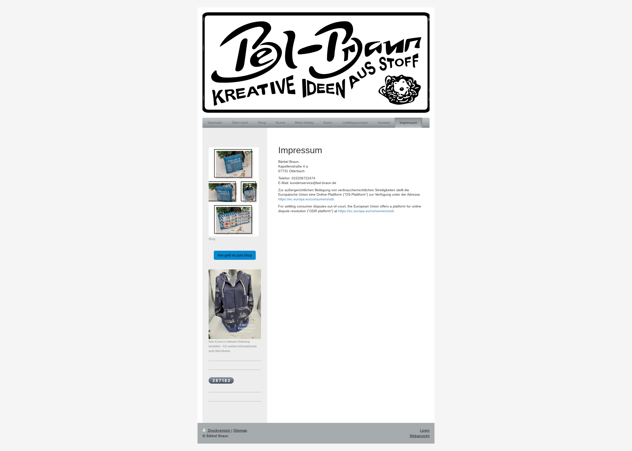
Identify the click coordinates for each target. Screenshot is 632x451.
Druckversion (219, 430)
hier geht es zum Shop (235, 255)
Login (425, 430)
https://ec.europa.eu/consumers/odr (306, 199)
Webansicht (420, 435)
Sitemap (240, 430)
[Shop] (234, 191)
